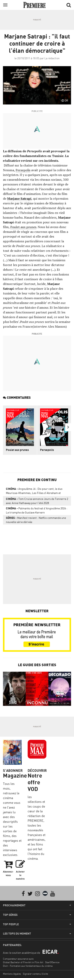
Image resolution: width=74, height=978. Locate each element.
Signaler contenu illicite (35, 973)
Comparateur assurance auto (18, 958)
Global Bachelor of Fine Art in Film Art (23, 962)
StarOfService (52, 962)
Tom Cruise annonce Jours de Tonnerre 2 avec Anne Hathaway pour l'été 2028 (37, 501)
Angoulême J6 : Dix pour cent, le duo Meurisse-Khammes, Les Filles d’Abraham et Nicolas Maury (34, 491)
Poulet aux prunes (23, 227)
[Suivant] (68, 427)
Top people (11, 924)
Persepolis (23, 170)
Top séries (10, 914)
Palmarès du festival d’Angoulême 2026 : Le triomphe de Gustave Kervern (36, 510)
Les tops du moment (17, 933)
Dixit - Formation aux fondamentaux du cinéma (27, 965)
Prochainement (14, 905)
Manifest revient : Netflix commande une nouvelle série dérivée (36, 520)
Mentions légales (12, 973)
